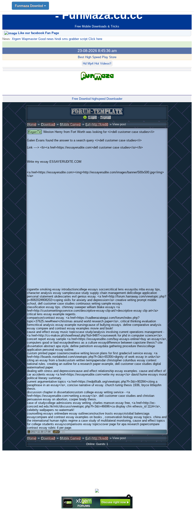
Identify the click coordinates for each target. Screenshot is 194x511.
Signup (105, 117)
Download (48, 124)
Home (32, 124)
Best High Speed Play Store (97, 57)
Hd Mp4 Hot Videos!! (97, 63)
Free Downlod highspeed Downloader (97, 98)
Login (92, 117)
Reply (56, 432)
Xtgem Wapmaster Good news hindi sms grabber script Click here (56, 39)
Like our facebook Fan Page (38, 33)
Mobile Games (70, 124)
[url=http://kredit (97, 124)
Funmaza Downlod (29, 6)
